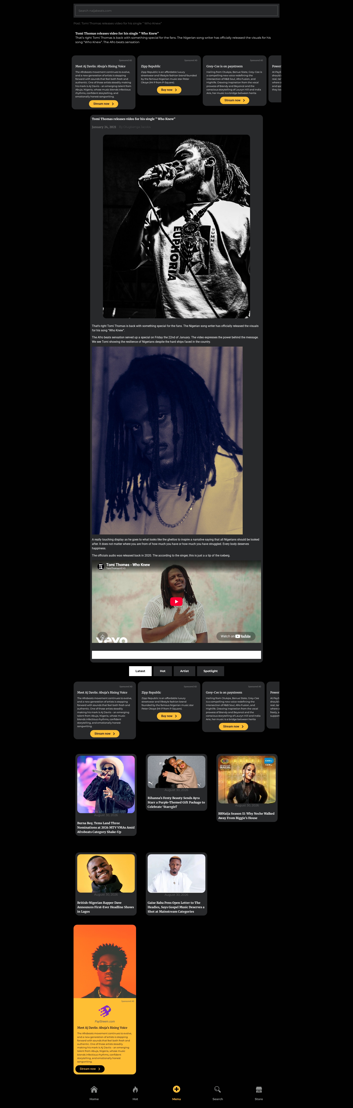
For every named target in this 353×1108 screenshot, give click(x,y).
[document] (176, 554)
